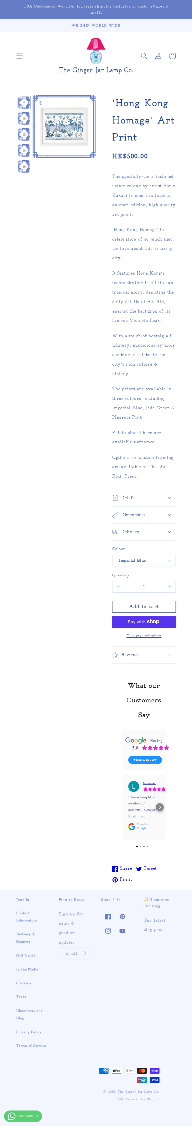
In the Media (27, 969)
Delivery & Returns (25, 938)
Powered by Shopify (143, 1099)
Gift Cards (25, 955)
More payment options (144, 635)
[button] (19, 56)
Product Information (26, 917)
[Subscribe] (83, 953)
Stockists (24, 983)
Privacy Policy (29, 1032)
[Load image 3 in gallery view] (24, 134)
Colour (118, 548)
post (158, 929)
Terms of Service (31, 1045)
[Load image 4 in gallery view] (24, 150)
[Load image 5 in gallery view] (24, 166)
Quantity (121, 575)
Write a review (145, 759)
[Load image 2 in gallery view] (24, 118)
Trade (21, 996)
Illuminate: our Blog (29, 1014)
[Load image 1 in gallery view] (24, 102)
